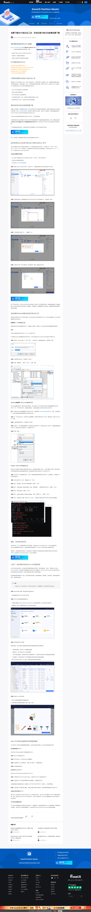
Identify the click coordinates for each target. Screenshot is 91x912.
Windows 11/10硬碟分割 (76, 51)
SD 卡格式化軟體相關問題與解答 (18, 73)
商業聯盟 (10, 886)
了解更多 (54, 910)
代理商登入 (10, 884)
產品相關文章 (24, 875)
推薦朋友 (10, 893)
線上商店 (37, 892)
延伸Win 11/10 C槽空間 (76, 81)
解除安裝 (52, 884)
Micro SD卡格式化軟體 (22, 111)
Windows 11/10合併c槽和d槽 (76, 68)
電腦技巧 (22, 891)
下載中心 (37, 880)
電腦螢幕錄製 (23, 886)
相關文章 (34, 37)
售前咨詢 (37, 884)
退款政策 (52, 886)
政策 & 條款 (53, 893)
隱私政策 (52, 889)
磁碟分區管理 (28, 37)
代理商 (9, 882)
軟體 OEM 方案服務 (39, 899)
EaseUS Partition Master (16, 47)
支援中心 (37, 877)
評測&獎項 (10, 880)
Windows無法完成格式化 (45, 411)
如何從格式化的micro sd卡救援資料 (18, 71)
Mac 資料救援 (23, 880)
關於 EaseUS (10, 877)
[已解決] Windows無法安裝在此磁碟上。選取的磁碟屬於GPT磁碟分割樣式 (76, 75)
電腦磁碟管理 (23, 882)
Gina (14, 37)
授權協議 (52, 891)
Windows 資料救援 (24, 877)
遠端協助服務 (38, 897)
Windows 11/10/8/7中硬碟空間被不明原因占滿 (76, 57)
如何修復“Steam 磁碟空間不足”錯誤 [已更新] (47, 828)
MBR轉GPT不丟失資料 (76, 62)
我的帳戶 (10, 891)
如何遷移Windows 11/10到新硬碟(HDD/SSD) (76, 87)
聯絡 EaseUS (38, 886)
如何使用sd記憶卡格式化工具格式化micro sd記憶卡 (22, 67)
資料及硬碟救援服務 (40, 894)
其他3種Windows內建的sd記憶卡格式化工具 (20, 69)
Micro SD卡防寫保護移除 (20, 162)
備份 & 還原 (47, 2)
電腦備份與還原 (24, 884)
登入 (86, 2)
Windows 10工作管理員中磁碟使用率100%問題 (76, 46)
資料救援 (31, 2)
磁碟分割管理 (39, 2)
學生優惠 (10, 889)
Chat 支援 (38, 882)
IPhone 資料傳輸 (24, 889)
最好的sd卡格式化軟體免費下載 (18, 65)
